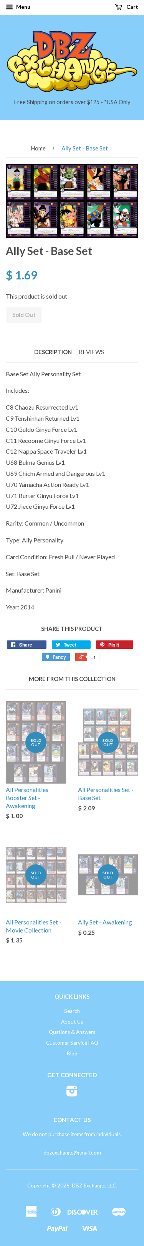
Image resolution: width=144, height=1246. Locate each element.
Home (38, 148)
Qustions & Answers (72, 1032)
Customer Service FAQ (72, 1043)
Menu (22, 6)
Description (53, 351)
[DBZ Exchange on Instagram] (72, 1094)
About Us (72, 1022)
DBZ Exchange (88, 1185)
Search (72, 1011)
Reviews (91, 351)
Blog (72, 1053)
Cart (131, 6)
